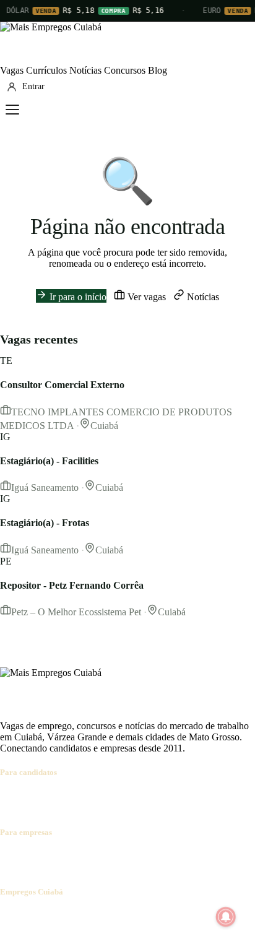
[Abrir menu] (12, 109)
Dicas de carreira (52, 807)
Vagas (12, 70)
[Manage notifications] (226, 917)
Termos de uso (121, 916)
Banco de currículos (99, 856)
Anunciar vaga (29, 856)
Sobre (11, 916)
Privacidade (176, 916)
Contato (75, 916)
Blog (157, 70)
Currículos (46, 70)
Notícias (85, 70)
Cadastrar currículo (78, 796)
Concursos (124, 70)
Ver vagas (145, 297)
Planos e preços (170, 856)
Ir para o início (76, 297)
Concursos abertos (153, 796)
